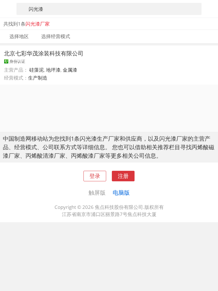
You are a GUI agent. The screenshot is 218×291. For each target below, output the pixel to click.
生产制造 (37, 77)
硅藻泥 (36, 69)
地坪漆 (53, 69)
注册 (123, 175)
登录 (94, 175)
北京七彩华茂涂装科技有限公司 (43, 53)
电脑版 (121, 192)
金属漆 (70, 69)
